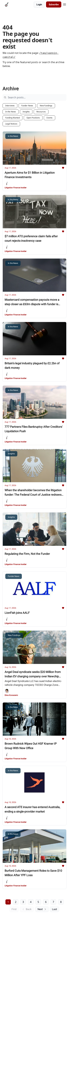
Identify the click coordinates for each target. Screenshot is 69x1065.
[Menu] (64, 4)
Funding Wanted (12, 117)
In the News (10, 111)
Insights (26, 111)
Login (39, 4)
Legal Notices (11, 123)
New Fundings (46, 105)
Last (54, 909)
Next (40, 909)
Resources (41, 111)
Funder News (27, 105)
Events (49, 117)
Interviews (10, 105)
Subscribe (54, 4)
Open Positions (33, 117)
